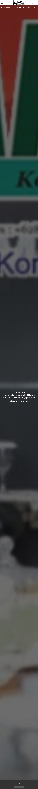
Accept (19, 787)
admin (15, 401)
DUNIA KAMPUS (16, 392)
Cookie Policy (23, 783)
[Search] (35, 2)
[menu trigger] (3, 2)
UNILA (24, 392)
